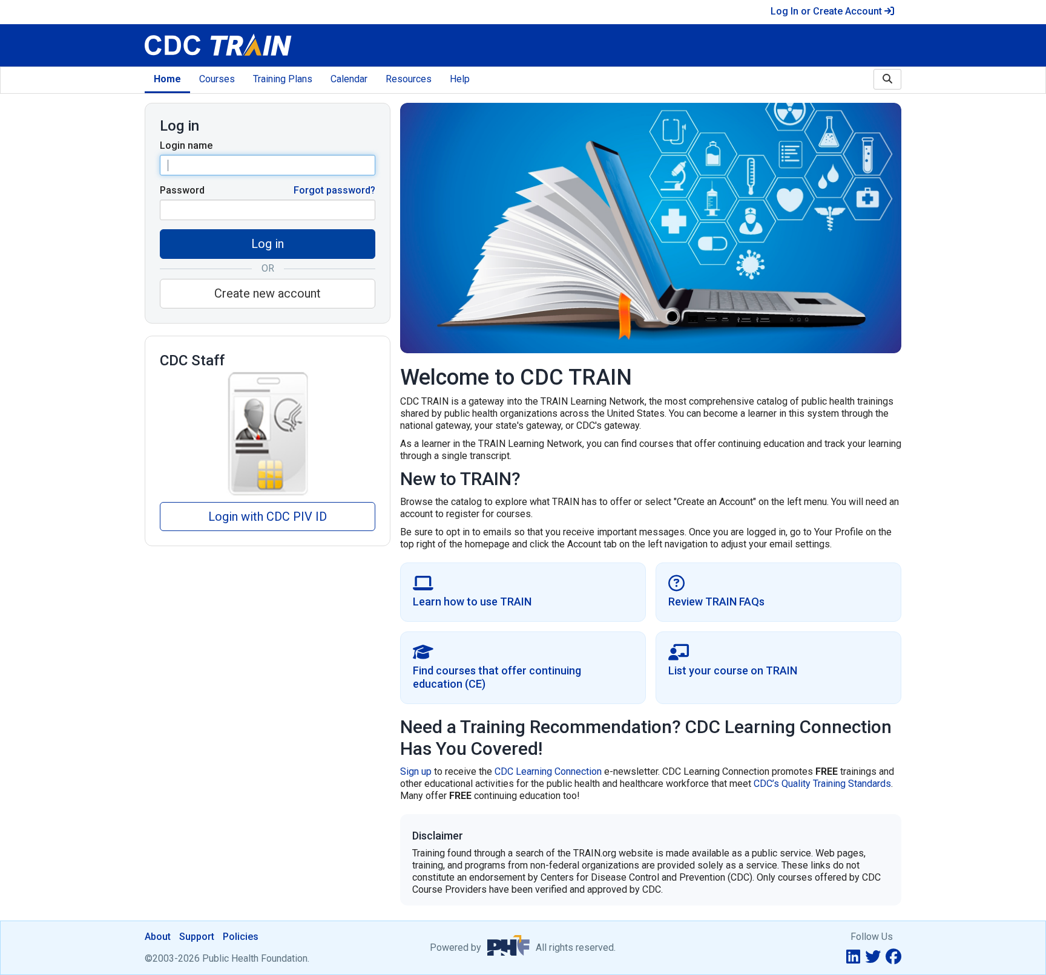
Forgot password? (334, 190)
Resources (409, 79)
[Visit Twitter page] (873, 957)
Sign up (416, 771)
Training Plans (282, 79)
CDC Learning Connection (548, 771)
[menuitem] (167, 80)
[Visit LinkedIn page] (853, 957)
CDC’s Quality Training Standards (822, 783)
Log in (267, 243)
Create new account (267, 293)
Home (167, 79)
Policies (240, 936)
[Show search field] (887, 79)
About (158, 936)
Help (460, 79)
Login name (186, 145)
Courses (217, 79)
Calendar (349, 79)
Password (182, 190)
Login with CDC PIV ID (267, 516)
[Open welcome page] (297, 45)
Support (196, 936)
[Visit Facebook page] (893, 957)
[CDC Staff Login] (267, 433)
